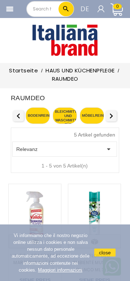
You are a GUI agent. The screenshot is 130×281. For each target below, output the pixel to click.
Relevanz (64, 149)
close (105, 252)
